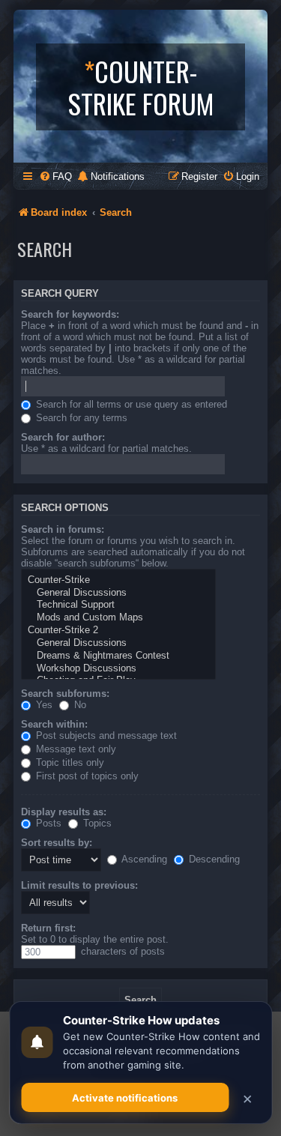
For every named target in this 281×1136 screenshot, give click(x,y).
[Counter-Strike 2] (118, 630)
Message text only (74, 749)
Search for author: (63, 437)
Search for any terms (80, 417)
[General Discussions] (118, 593)
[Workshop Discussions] (118, 668)
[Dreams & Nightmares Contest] (118, 656)
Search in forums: (62, 529)
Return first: (48, 928)
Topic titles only (68, 762)
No (78, 704)
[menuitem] (55, 176)
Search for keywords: (70, 314)
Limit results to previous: (79, 885)
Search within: (54, 724)
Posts (47, 823)
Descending (213, 859)
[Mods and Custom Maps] (118, 617)
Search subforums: (65, 693)
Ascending (143, 859)
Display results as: (63, 812)
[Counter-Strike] (118, 580)
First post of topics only (86, 776)
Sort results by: (56, 842)
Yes (42, 704)
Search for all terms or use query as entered (130, 404)
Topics (96, 823)
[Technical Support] (118, 605)
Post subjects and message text (105, 735)
